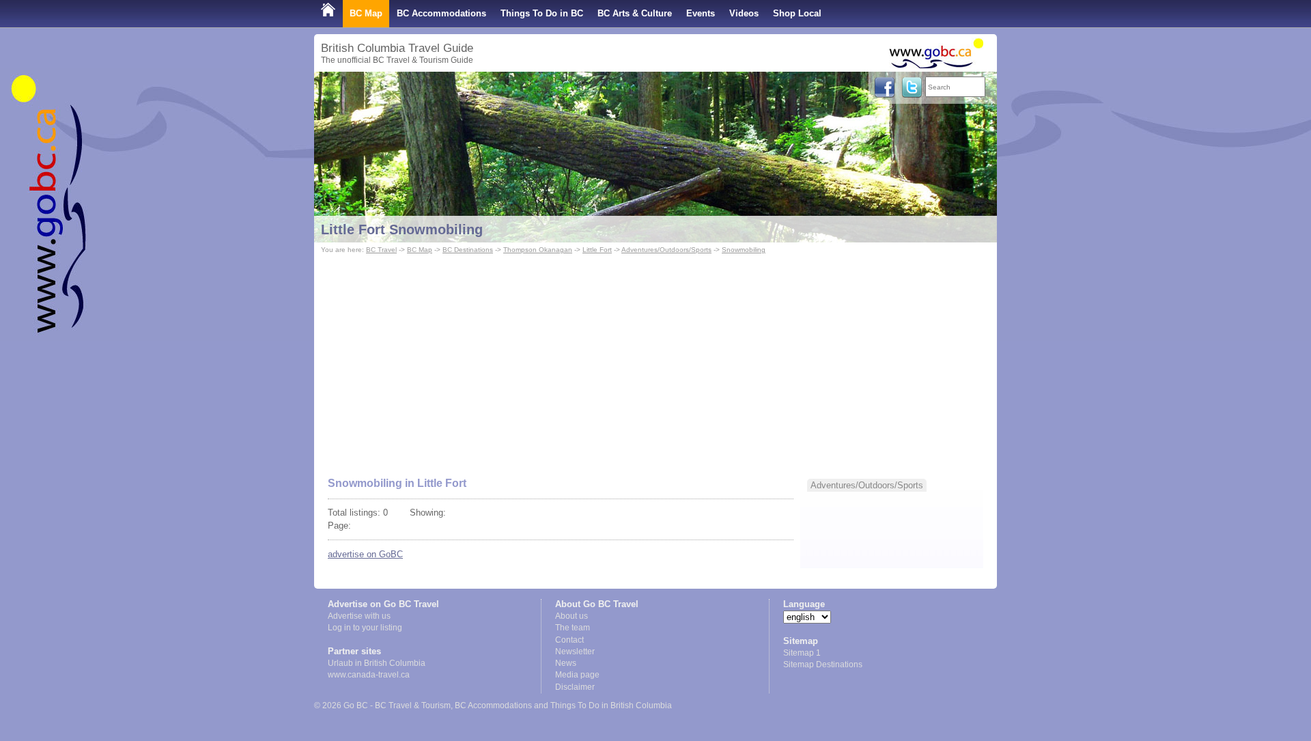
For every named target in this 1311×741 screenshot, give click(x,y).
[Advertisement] (655, 359)
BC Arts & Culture (634, 13)
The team (572, 628)
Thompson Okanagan (537, 249)
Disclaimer (575, 687)
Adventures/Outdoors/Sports (666, 249)
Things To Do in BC (542, 13)
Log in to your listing (365, 628)
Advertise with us (359, 616)
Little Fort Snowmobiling (402, 229)
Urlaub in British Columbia (376, 663)
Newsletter (575, 651)
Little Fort (597, 249)
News (565, 663)
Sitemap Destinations (822, 664)
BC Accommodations (441, 13)
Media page (577, 675)
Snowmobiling (743, 249)
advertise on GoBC (365, 554)
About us (571, 616)
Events (700, 13)
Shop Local (797, 13)
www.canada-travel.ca (369, 675)
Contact (569, 640)
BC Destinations (467, 249)
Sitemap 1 (802, 653)
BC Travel (381, 249)
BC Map (366, 13)
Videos (744, 13)
